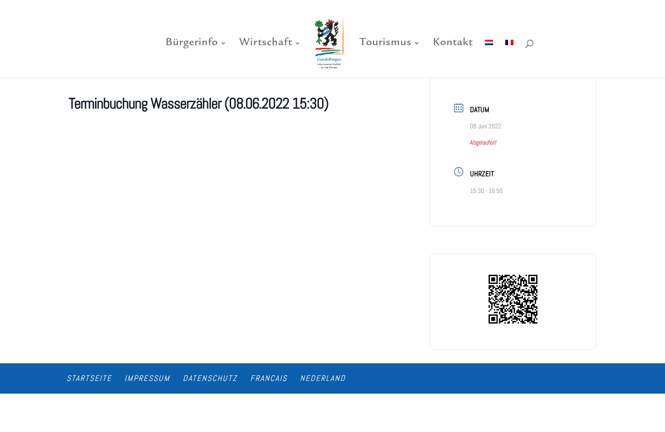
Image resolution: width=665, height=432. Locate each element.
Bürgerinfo (192, 44)
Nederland (323, 378)
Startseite (89, 378)
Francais (268, 378)
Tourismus (386, 44)
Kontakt (453, 44)
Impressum (147, 378)
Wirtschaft (265, 44)
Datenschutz (210, 378)
